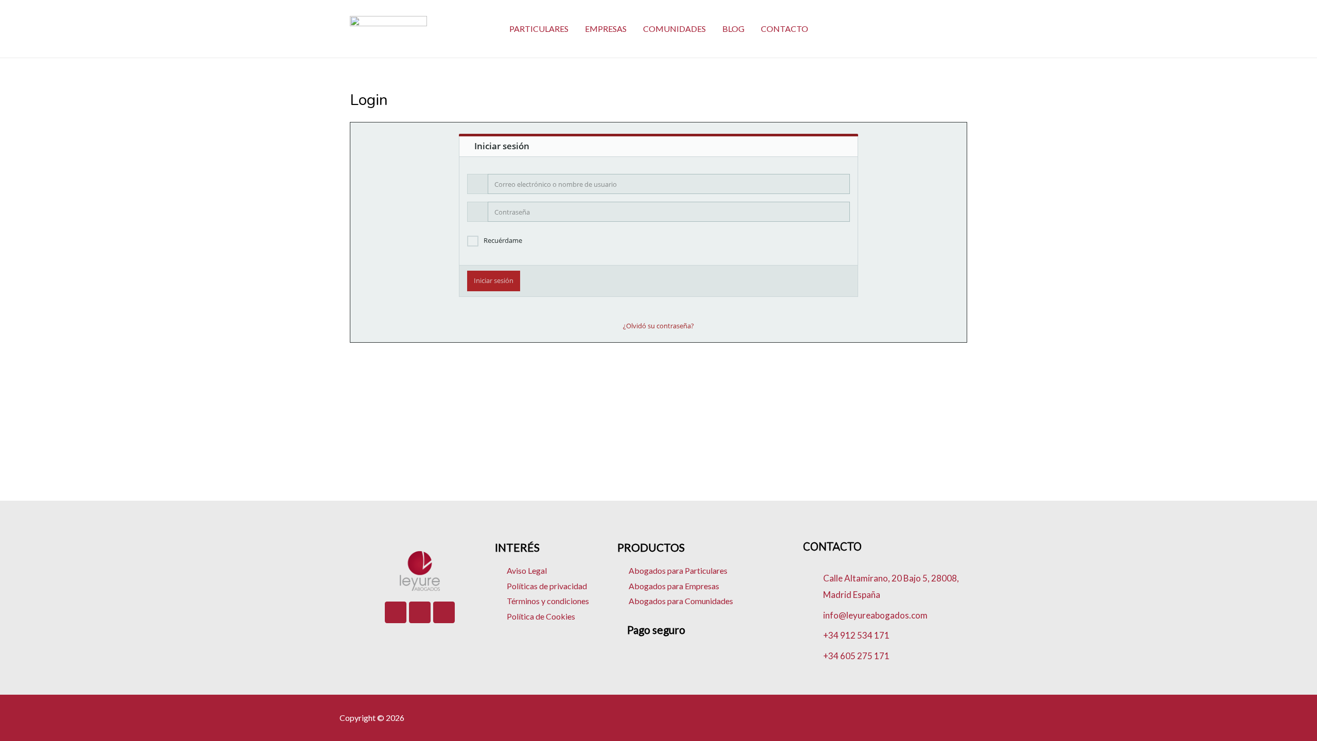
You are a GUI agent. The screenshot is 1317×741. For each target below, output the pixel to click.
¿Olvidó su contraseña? (658, 325)
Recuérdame (503, 240)
